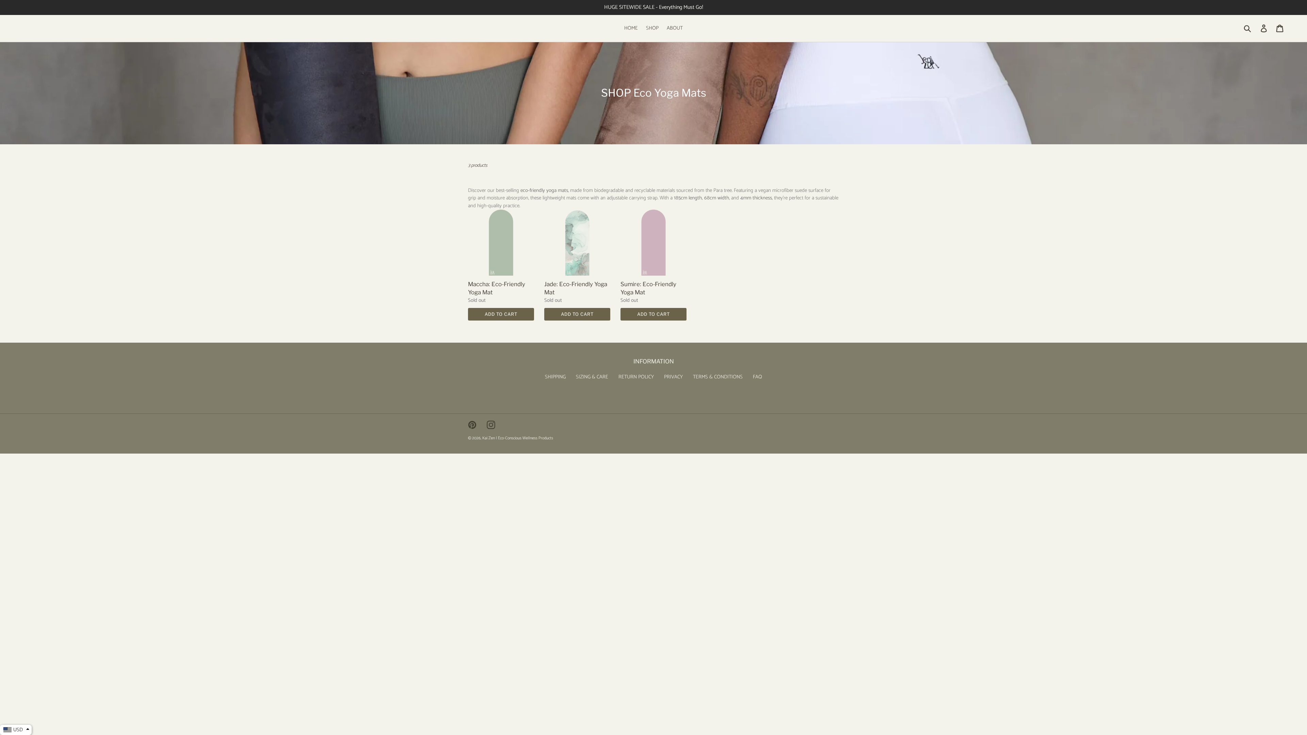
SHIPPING (555, 377)
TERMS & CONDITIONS (718, 377)
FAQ (757, 377)
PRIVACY (673, 377)
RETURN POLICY (636, 377)
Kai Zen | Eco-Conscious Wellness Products (517, 438)
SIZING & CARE (592, 377)
